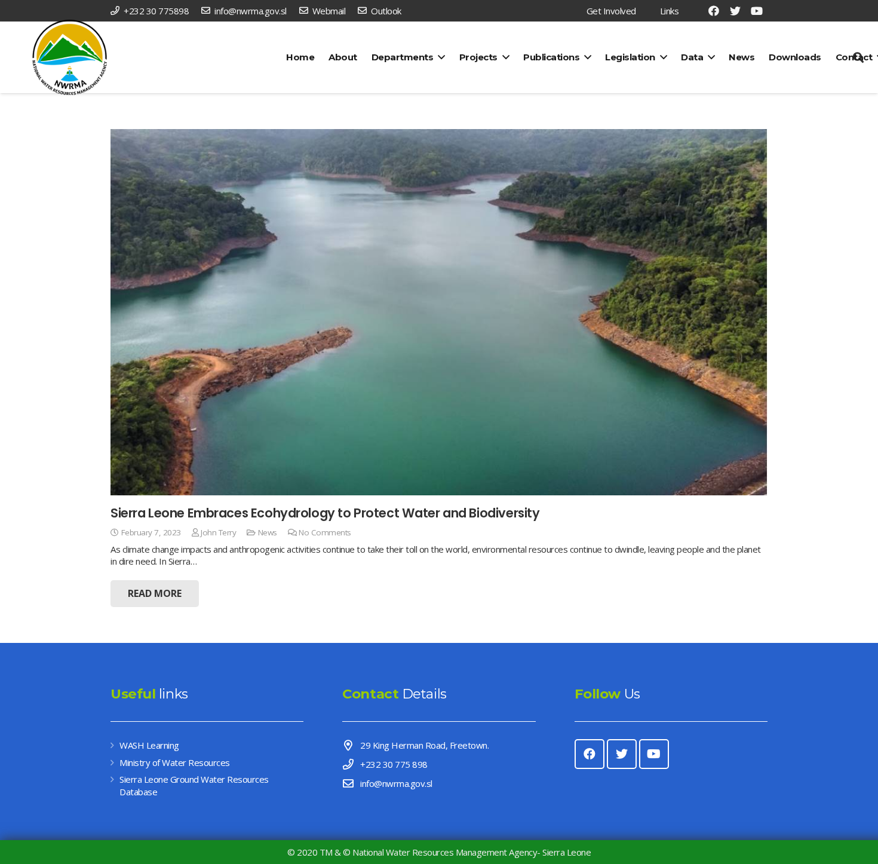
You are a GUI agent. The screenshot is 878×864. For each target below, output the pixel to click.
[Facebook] (713, 11)
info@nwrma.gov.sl (396, 783)
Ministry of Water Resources (174, 762)
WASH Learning (149, 745)
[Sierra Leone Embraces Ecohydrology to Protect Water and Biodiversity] (439, 312)
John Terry (218, 532)
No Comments (325, 532)
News (267, 532)
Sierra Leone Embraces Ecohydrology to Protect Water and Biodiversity (324, 513)
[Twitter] (735, 11)
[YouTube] (757, 11)
